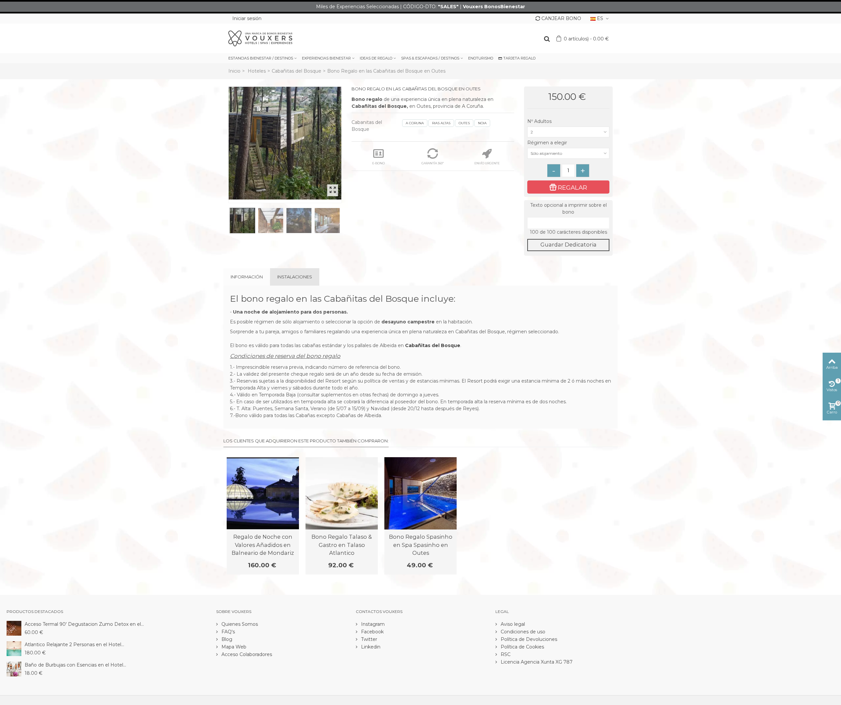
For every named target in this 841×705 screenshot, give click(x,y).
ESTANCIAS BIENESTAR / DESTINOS (260, 58)
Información (247, 276)
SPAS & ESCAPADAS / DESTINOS (430, 58)
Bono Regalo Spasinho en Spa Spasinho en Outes (420, 544)
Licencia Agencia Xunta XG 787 (536, 662)
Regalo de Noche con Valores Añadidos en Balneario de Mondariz (263, 544)
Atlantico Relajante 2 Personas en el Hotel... (74, 644)
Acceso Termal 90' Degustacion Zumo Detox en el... (84, 624)
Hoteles (257, 71)
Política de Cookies (521, 647)
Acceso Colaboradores (246, 654)
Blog (226, 639)
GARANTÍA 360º (432, 163)
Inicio (234, 71)
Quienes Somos (239, 624)
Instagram (372, 624)
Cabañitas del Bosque (296, 71)
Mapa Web (233, 647)
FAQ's (227, 632)
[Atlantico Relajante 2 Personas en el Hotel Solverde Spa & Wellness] (14, 648)
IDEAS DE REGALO (376, 58)
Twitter (368, 639)
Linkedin (370, 647)
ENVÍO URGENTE (487, 163)
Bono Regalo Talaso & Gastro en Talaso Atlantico (341, 544)
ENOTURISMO (480, 58)
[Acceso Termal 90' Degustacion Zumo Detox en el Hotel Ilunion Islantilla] (14, 628)
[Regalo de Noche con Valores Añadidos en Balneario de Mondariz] (263, 493)
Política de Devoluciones (528, 639)
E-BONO (378, 163)
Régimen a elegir (547, 143)
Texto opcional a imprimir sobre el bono (568, 208)
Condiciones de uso (522, 632)
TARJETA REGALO (519, 58)
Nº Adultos (540, 121)
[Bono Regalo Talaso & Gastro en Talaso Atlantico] (342, 493)
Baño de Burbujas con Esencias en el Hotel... (75, 665)
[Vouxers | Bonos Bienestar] (260, 38)
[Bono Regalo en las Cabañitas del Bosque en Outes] (285, 143)
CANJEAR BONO (561, 18)
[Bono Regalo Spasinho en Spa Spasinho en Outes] (420, 493)
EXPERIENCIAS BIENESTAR (326, 58)
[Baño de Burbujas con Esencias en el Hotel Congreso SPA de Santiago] (14, 668)
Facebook (372, 632)
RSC (505, 654)
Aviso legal (512, 624)
